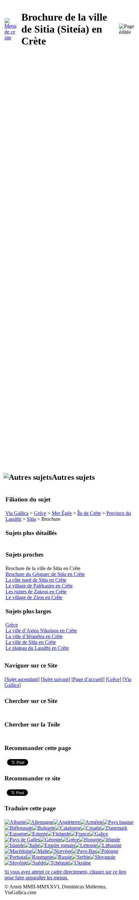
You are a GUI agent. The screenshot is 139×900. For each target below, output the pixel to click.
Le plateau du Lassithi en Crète (37, 648)
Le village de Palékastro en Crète (39, 585)
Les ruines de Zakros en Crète (36, 591)
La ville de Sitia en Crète (30, 642)
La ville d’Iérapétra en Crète (34, 636)
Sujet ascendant (22, 679)
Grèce (40, 513)
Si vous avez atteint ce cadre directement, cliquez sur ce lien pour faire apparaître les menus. (65, 874)
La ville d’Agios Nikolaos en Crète (41, 630)
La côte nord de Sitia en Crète (35, 580)
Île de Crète (89, 513)
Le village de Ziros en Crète (33, 597)
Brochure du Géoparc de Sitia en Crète (45, 574)
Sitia (31, 519)
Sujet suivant (55, 679)
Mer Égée (62, 513)
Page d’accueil (88, 679)
